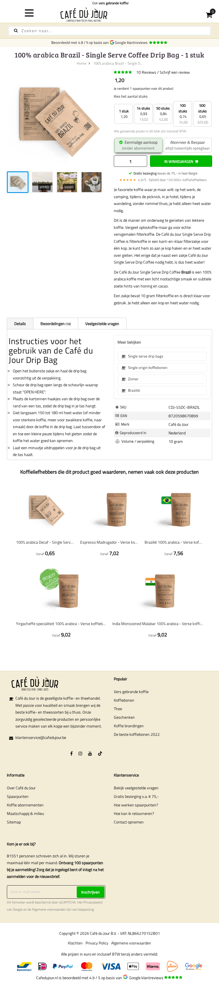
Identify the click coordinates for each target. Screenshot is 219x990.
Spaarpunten (18, 796)
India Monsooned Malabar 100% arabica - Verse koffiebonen (157, 624)
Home (81, 63)
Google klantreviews (132, 42)
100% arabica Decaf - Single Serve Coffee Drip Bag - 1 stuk (45, 542)
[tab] (20, 323)
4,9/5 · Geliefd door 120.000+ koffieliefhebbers (163, 179)
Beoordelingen (55, 323)
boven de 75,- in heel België (165, 173)
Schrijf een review (175, 72)
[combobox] (109, 30)
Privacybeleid (92, 902)
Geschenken (124, 717)
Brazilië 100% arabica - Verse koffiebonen (174, 542)
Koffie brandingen (129, 726)
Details (20, 323)
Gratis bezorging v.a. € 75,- (136, 796)
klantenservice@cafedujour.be (40, 737)
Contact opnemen (129, 822)
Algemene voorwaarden (49, 909)
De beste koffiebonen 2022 (137, 734)
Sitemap (14, 822)
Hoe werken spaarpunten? (136, 805)
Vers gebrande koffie (131, 692)
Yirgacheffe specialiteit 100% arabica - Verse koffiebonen (61, 624)
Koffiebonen (124, 700)
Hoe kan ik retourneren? (134, 813)
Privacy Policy (97, 943)
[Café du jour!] (109, 14)
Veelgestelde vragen (102, 323)
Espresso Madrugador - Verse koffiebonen (109, 542)
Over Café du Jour (21, 788)
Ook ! (109, 3)
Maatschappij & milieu (25, 813)
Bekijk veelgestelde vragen (136, 788)
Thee (118, 709)
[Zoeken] (16, 30)
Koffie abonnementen (25, 805)
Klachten (75, 943)
